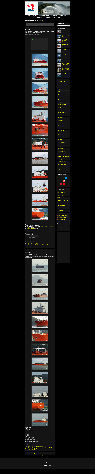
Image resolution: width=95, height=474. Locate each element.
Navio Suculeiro (59, 137)
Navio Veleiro (59, 139)
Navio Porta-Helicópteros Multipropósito (61, 132)
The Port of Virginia (60, 210)
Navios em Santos (28, 245)
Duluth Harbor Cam (60, 195)
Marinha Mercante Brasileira (44, 15)
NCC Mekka (34, 245)
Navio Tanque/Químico (49, 244)
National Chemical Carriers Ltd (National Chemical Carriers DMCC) (37, 433)
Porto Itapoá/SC (59, 202)
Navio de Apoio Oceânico (61, 142)
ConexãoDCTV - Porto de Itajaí (62, 192)
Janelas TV (59, 197)
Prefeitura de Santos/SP (61, 205)
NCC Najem (28, 252)
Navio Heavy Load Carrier (61, 112)
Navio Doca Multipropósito (61, 104)
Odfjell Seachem (41, 245)
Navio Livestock (59, 115)
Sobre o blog (35, 15)
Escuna (58, 96)
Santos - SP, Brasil (32, 449)
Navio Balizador (59, 102)
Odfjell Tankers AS (31, 228)
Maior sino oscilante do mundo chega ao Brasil (65, 69)
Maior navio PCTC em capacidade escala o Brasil (65, 40)
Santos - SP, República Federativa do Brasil (35, 246)
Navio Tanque (43, 244)
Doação (53, 17)
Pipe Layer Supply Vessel (61, 161)
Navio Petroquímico (40, 447)
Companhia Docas (54, 15)
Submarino (59, 169)
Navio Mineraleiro (60, 117)
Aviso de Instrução (60, 83)
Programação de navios (39, 17)
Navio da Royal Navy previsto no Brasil (65, 54)
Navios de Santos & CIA (63, 215)
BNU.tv (58, 190)
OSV (58, 154)
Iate (58, 99)
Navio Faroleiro (59, 107)
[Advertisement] (63, 247)
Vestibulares (48, 17)
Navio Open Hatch (60, 120)
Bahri (28, 244)
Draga (58, 94)
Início (29, 15)
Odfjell (37, 245)
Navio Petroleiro (59, 125)
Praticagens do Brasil (63, 15)
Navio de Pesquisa (60, 148)
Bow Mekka (28, 29)
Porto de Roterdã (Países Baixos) (62, 200)
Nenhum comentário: (42, 243)
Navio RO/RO (59, 134)
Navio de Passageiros (60, 146)
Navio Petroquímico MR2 (47, 447)
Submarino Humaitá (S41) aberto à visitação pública (65, 36)
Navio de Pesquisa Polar (61, 151)
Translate (41, 20)
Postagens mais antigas (50, 453)
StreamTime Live (60, 208)
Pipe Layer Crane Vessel (61, 159)
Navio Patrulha (59, 122)
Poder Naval (61, 221)
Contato (58, 17)
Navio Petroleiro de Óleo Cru (61, 127)
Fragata (58, 97)
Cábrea (58, 91)
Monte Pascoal (64, 30)
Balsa (58, 86)
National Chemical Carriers (37, 244)
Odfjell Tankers (46, 245)
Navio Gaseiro (59, 109)
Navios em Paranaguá (62, 217)
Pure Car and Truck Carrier (61, 164)
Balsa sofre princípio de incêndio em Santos (65, 64)
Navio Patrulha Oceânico (61, 123)
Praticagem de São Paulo (61, 203)
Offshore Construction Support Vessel (63, 156)
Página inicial (35, 453)
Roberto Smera (61, 223)
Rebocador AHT (59, 167)
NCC (31, 245)
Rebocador (59, 166)
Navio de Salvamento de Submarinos (63, 153)
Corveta (58, 89)
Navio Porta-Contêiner (60, 130)
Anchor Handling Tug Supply (61, 81)
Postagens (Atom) (41, 455)
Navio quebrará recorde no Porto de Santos (65, 74)
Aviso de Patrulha (60, 84)
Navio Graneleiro (60, 110)
